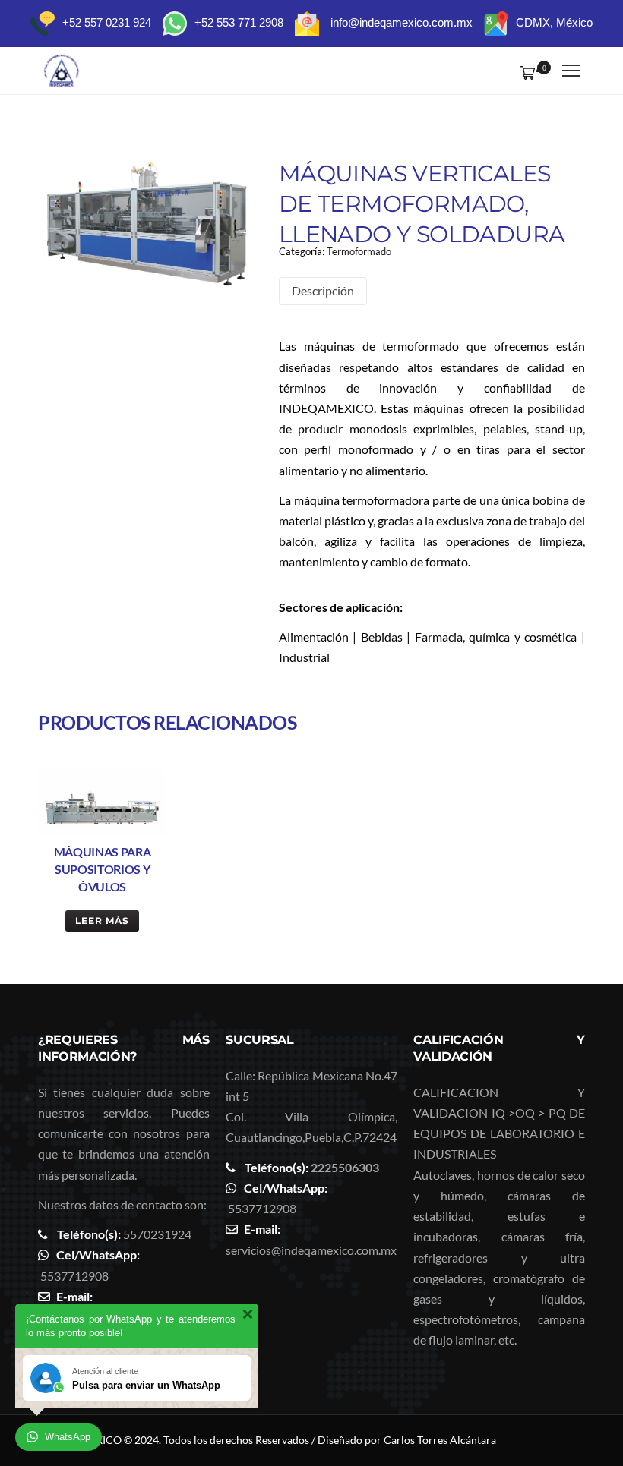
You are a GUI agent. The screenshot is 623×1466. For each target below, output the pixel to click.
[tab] (323, 291)
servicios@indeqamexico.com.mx (311, 1250)
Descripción (323, 290)
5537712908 (74, 1276)
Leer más (102, 920)
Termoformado (359, 251)
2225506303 (345, 1167)
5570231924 (157, 1234)
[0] (524, 72)
